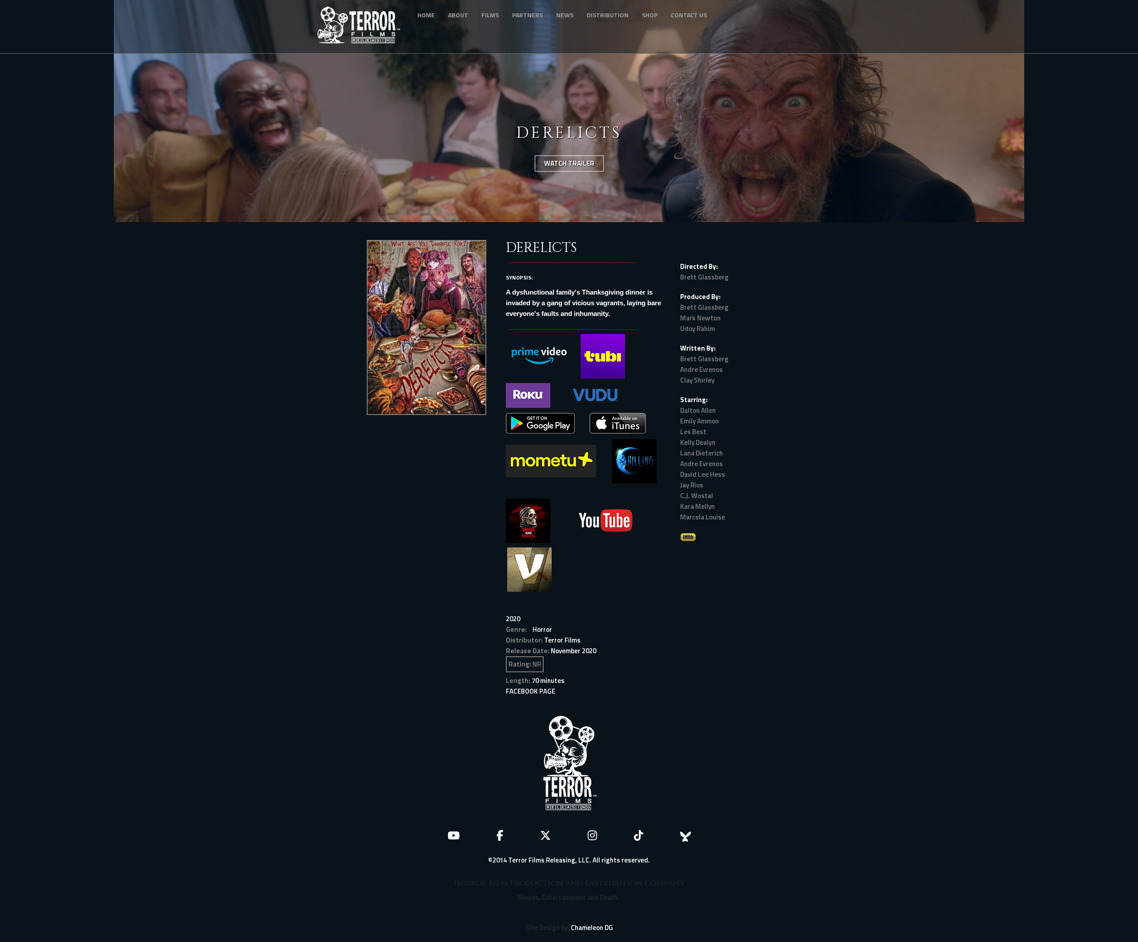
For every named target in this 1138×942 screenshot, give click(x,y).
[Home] (362, 26)
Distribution (608, 15)
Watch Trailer (569, 163)
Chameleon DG (592, 927)
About (458, 15)
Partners (527, 15)
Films (490, 15)
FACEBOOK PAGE (530, 691)
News (564, 15)
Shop (649, 15)
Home (426, 15)
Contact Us (689, 15)
